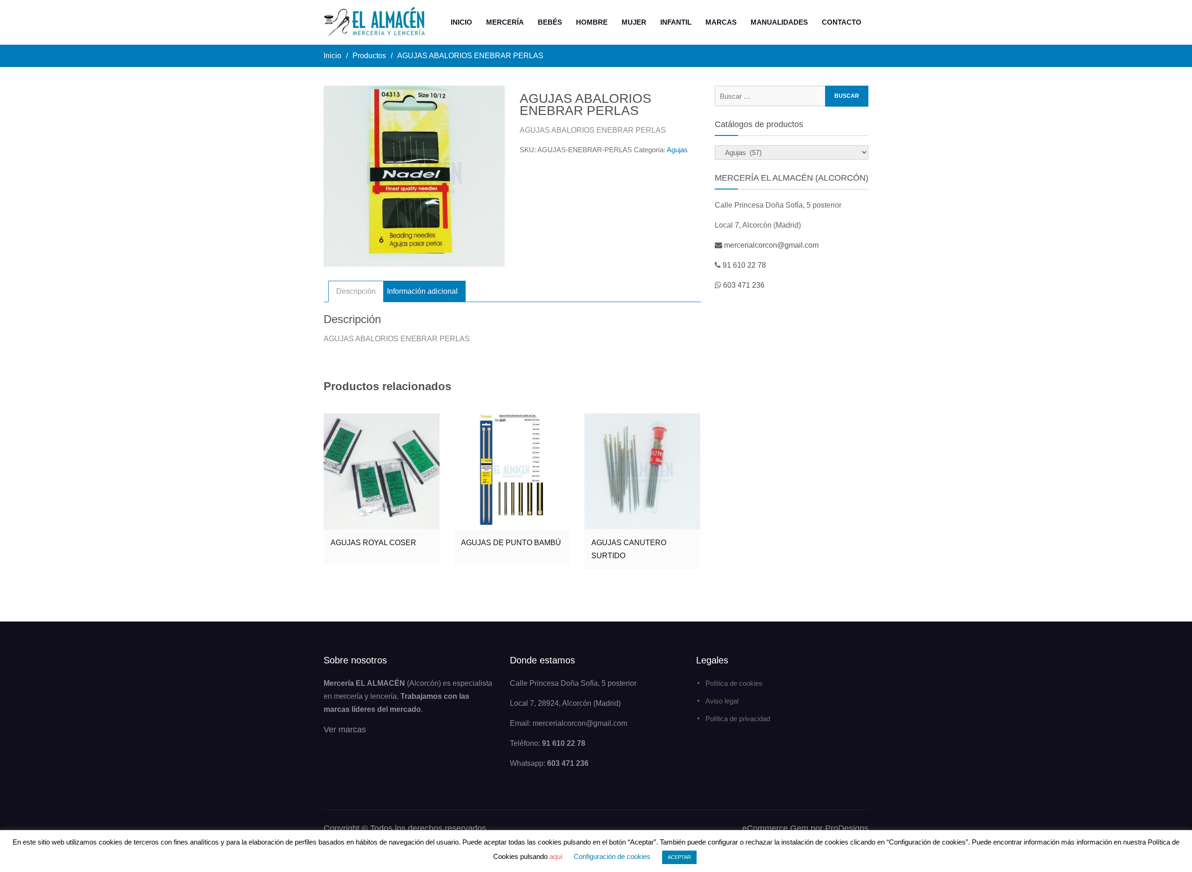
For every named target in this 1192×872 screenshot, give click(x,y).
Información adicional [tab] (422, 291)
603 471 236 (744, 285)
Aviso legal (721, 701)
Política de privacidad (737, 719)
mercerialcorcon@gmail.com (771, 245)
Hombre (592, 22)
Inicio (461, 22)
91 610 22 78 (744, 265)
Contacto (841, 22)
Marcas (721, 22)
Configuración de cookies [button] (612, 856)
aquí (555, 856)
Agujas (677, 150)
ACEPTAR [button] (679, 857)
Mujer (634, 22)
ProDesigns (846, 828)
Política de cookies (734, 683)
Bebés (550, 22)
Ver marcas (345, 729)
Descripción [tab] (356, 291)
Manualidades (779, 22)
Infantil (675, 22)
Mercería (505, 22)
